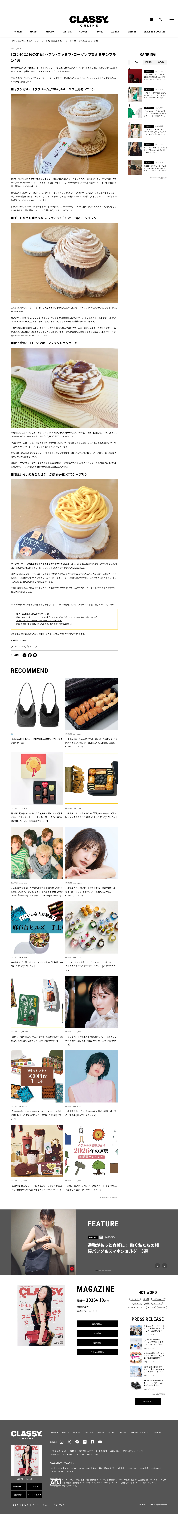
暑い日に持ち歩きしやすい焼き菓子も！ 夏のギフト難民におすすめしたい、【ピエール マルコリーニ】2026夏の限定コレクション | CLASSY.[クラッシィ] (36, 817)
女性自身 (120, 1468)
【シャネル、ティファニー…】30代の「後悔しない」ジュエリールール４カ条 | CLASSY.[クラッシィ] (155, 131)
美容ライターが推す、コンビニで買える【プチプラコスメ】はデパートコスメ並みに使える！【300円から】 (56, 617)
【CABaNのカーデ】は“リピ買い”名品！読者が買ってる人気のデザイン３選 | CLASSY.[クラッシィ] (155, 113)
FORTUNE (131, 32)
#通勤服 (146, 1299)
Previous (157, 1265)
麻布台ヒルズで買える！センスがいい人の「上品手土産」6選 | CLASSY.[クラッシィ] (37, 964)
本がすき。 (70, 1471)
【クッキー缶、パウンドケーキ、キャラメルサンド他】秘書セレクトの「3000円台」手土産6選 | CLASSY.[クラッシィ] (37, 1115)
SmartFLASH (132, 1468)
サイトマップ (59, 1505)
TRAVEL (99, 32)
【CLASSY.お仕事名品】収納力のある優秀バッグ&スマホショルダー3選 (37, 740)
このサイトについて (20, 1505)
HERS (81, 1468)
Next (164, 1265)
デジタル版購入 (97, 1352)
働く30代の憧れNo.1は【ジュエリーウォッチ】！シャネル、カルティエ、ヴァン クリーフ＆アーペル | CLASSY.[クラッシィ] (155, 168)
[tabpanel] (89, 1242)
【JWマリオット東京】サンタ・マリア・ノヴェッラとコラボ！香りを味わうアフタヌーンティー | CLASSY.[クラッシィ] (91, 966)
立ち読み (97, 1333)
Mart (88, 1468)
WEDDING (50, 32)
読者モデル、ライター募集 (61, 1454)
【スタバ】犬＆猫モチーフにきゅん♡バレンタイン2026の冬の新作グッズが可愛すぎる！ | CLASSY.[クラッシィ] (36, 1187)
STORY (74, 1468)
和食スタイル (109, 1468)
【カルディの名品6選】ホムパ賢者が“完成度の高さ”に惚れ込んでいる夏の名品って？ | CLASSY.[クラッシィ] (37, 1038)
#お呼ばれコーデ (158, 1299)
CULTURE (67, 32)
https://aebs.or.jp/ (69, 1485)
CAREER (115, 32)
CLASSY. (59, 1468)
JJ (52, 1468)
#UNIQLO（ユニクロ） (138, 1307)
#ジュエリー (135, 1299)
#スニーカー (157, 1303)
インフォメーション (59, 1451)
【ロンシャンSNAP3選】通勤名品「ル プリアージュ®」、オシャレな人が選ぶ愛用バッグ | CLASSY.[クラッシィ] (155, 95)
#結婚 (147, 1303)
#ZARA (152, 1307)
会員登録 (72, 1451)
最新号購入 (97, 1324)
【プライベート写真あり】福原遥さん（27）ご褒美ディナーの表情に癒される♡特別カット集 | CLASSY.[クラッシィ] (90, 1040)
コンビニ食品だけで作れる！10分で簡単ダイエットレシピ (39, 620)
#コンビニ (31, 646)
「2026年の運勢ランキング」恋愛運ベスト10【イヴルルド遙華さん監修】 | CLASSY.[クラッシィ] (91, 1187)
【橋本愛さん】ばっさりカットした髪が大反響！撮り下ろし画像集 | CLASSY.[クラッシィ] (90, 1113)
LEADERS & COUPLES (154, 32)
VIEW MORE (148, 1401)
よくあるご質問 (102, 1451)
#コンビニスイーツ (18, 646)
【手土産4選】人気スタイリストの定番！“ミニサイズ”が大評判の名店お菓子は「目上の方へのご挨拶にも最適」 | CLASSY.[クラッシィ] (91, 742)
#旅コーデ (137, 1303)
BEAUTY (34, 32)
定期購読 (97, 1342)
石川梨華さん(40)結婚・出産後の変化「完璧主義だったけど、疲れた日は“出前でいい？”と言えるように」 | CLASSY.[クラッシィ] (90, 891)
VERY (67, 1468)
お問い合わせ (115, 1451)
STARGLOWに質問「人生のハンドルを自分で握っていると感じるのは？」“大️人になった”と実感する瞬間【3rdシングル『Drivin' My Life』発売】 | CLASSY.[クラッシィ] (37, 891)
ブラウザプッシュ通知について (87, 1454)
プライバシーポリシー (41, 1505)
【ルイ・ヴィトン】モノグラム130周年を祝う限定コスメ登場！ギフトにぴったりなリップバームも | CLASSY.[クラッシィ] (155, 76)
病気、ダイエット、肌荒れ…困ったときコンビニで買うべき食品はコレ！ (44, 623)
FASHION (17, 32)
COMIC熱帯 (144, 1468)
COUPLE (83, 32)
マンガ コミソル (57, 1471)
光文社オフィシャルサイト (133, 1451)
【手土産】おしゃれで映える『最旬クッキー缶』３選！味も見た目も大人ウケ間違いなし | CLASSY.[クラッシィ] (91, 815)
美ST (94, 1468)
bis (100, 1468)
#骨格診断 (162, 1307)
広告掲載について (86, 1451)
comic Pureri (156, 1468)
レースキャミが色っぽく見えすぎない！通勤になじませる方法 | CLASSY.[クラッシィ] (155, 149)
